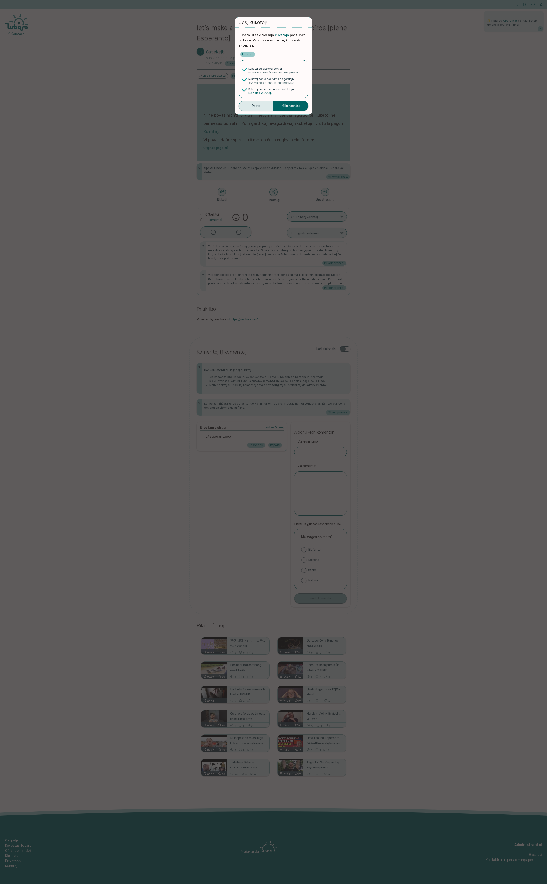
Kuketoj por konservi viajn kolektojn (271, 89)
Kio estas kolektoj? (260, 93)
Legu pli (247, 54)
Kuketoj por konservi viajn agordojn (271, 79)
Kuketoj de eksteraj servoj (265, 68)
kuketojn (282, 35)
